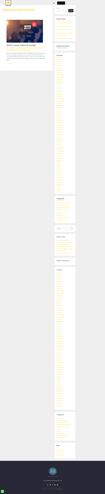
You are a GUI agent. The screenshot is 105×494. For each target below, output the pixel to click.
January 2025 (59, 96)
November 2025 (60, 77)
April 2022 (59, 169)
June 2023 (59, 138)
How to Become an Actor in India (64, 38)
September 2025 (60, 81)
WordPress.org (60, 455)
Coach (58, 211)
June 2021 (59, 191)
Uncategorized (60, 220)
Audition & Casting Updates (22, 47)
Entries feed (59, 451)
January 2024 (59, 123)
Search (58, 8)
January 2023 (59, 149)
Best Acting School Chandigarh (64, 207)
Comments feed (60, 453)
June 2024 (59, 112)
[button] (54, 3)
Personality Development (12, 50)
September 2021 (60, 184)
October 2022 (60, 156)
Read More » (9, 63)
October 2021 (60, 182)
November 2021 (60, 180)
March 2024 (59, 118)
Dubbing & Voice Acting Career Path (65, 29)
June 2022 (59, 164)
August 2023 (59, 134)
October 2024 (60, 103)
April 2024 (59, 116)
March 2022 (59, 171)
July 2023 (59, 136)
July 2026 (59, 59)
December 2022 (60, 151)
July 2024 (59, 110)
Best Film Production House (22, 49)
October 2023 (60, 129)
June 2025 (59, 88)
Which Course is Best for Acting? (21, 45)
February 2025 (60, 94)
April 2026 (59, 66)
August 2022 (59, 160)
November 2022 (60, 153)
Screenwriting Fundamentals (63, 26)
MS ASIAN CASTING (38, 49)
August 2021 (59, 186)
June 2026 (59, 61)
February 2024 (60, 121)
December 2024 (60, 99)
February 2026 (60, 70)
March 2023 (59, 145)
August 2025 (59, 83)
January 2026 (59, 72)
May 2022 (59, 167)
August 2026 (59, 57)
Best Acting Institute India (34, 47)
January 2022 (59, 175)
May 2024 (59, 114)
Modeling (31, 49)
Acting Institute (60, 200)
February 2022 (60, 173)
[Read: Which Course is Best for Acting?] (25, 31)
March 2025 (59, 92)
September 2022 (60, 158)
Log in (58, 449)
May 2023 (59, 140)
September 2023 (60, 131)
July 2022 (59, 162)
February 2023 (60, 147)
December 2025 (60, 74)
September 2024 (60, 105)
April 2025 (59, 90)
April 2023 (59, 142)
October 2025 (60, 79)
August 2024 (59, 107)
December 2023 (60, 125)
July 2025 (59, 85)
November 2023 (60, 127)
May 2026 (59, 64)
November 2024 (60, 101)
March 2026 (59, 68)
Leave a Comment (11, 47)
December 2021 (60, 178)
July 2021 (59, 188)
